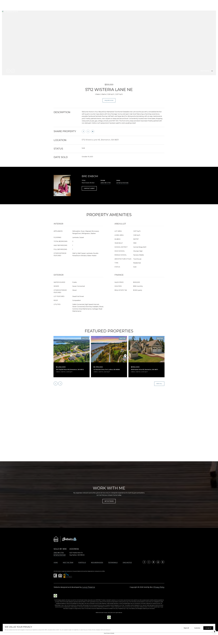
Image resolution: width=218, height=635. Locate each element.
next (13, 71)
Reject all (186, 628)
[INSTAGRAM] (149, 562)
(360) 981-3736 (106, 183)
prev (8, 71)
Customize (197, 628)
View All (159, 383)
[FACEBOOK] (144, 562)
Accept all (208, 628)
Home (56, 562)
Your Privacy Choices (109, 633)
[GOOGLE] (162, 562)
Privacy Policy (159, 587)
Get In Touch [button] (109, 501)
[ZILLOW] (158, 562)
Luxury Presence (88, 587)
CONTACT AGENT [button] (89, 188)
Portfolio (82, 562)
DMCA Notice (127, 562)
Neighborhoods (97, 562)
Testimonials (113, 562)
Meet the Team (68, 562)
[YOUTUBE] (153, 562)
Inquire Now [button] (109, 100)
